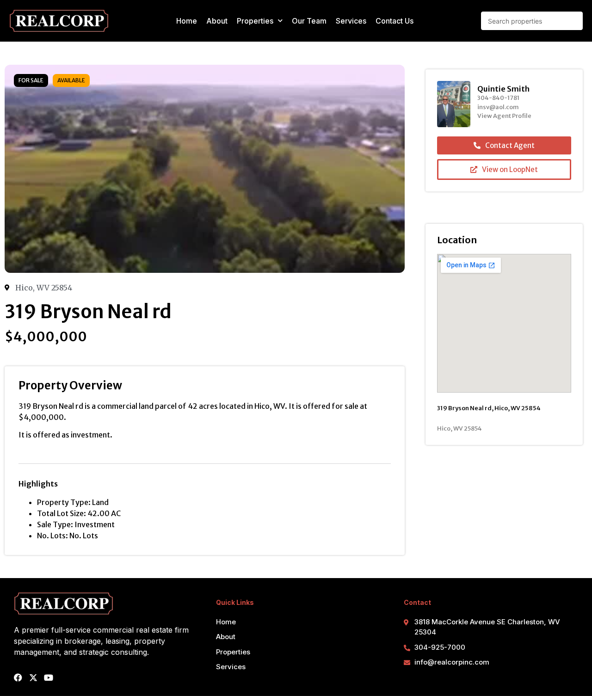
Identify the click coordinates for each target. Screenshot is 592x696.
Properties (255, 20)
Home (186, 20)
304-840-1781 (498, 98)
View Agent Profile (504, 116)
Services (351, 20)
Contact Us (394, 20)
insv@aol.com (498, 107)
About (217, 20)
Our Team (309, 20)
